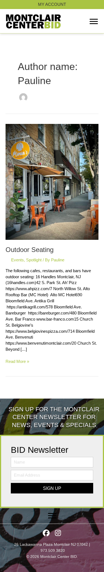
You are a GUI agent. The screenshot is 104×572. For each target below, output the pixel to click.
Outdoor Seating (30, 249)
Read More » (17, 362)
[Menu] (93, 21)
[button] (52, 488)
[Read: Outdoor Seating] (52, 182)
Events (17, 260)
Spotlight (34, 260)
